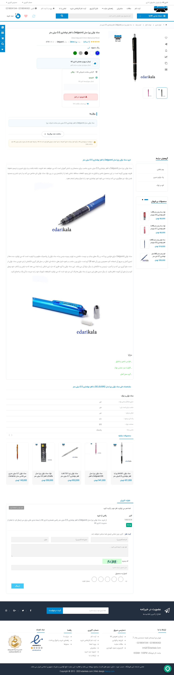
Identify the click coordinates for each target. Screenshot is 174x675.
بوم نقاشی (160, 169)
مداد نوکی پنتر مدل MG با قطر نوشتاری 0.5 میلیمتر (157, 241)
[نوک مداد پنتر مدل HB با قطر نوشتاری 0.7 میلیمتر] (144, 230)
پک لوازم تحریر (158, 177)
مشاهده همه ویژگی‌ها (54, 134)
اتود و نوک (160, 185)
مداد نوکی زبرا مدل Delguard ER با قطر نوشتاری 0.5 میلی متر (96, 475)
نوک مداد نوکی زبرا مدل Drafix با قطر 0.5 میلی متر (43, 475)
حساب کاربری (27, 2)
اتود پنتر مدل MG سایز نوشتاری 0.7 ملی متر (158, 255)
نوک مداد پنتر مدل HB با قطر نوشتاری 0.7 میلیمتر (158, 227)
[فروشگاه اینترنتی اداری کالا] (166, 25)
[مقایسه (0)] (33, 16)
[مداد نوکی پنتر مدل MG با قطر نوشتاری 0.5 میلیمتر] (144, 243)
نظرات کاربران (125, 500)
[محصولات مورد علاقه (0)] (26, 16)
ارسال (17, 586)
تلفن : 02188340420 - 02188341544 (20, 8)
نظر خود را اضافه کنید (16, 507)
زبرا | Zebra (73, 42)
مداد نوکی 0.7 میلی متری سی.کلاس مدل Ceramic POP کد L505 (17, 475)
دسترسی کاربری (12, 2)
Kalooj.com (109, 671)
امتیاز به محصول (121, 573)
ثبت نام (43, 8)
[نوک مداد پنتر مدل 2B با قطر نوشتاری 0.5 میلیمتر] (144, 216)
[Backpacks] (122, 454)
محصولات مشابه (124, 435)
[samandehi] (14, 643)
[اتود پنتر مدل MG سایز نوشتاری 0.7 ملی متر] (144, 257)
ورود (50, 8)
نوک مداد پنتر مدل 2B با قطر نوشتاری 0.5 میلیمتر (158, 213)
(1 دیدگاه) (86, 42)
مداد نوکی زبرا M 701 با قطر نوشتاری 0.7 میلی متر (70, 475)
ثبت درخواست (55, 610)
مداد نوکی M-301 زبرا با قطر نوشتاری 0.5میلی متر (122, 475)
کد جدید (125, 561)
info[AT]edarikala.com (151, 648)
